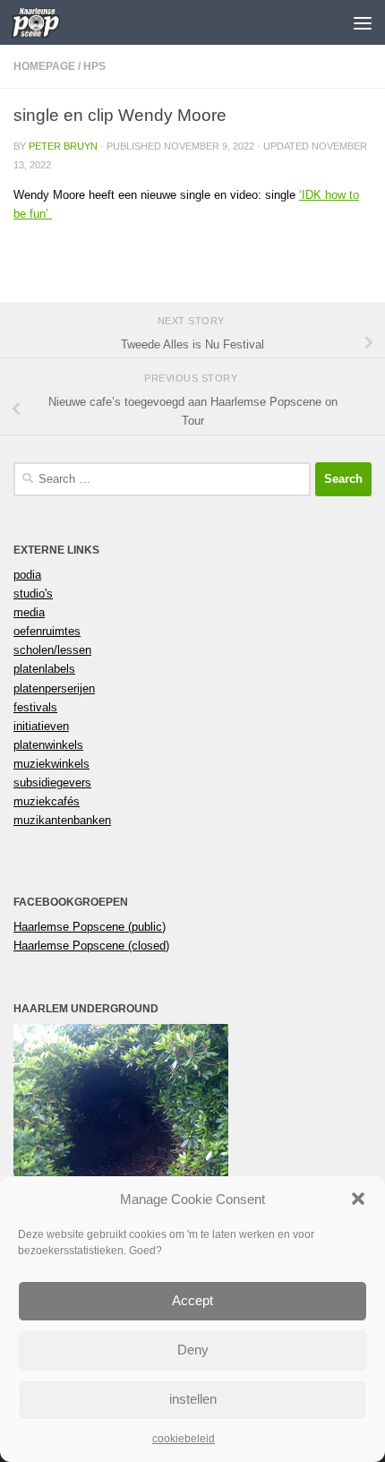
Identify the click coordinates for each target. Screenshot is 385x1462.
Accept (192, 1300)
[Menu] (362, 22)
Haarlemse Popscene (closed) (91, 945)
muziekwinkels (51, 763)
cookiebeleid (183, 1438)
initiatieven (41, 726)
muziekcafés (46, 801)
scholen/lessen (52, 650)
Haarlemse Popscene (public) (89, 926)
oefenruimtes (47, 631)
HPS (94, 66)
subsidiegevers (52, 782)
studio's (33, 593)
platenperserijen (54, 688)
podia (27, 574)
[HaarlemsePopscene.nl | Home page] (44, 22)
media (29, 612)
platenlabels (44, 668)
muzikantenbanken (62, 820)
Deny (193, 1349)
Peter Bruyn (63, 146)
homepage (44, 66)
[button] (358, 1199)
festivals (35, 707)
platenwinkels (48, 745)
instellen (193, 1398)
